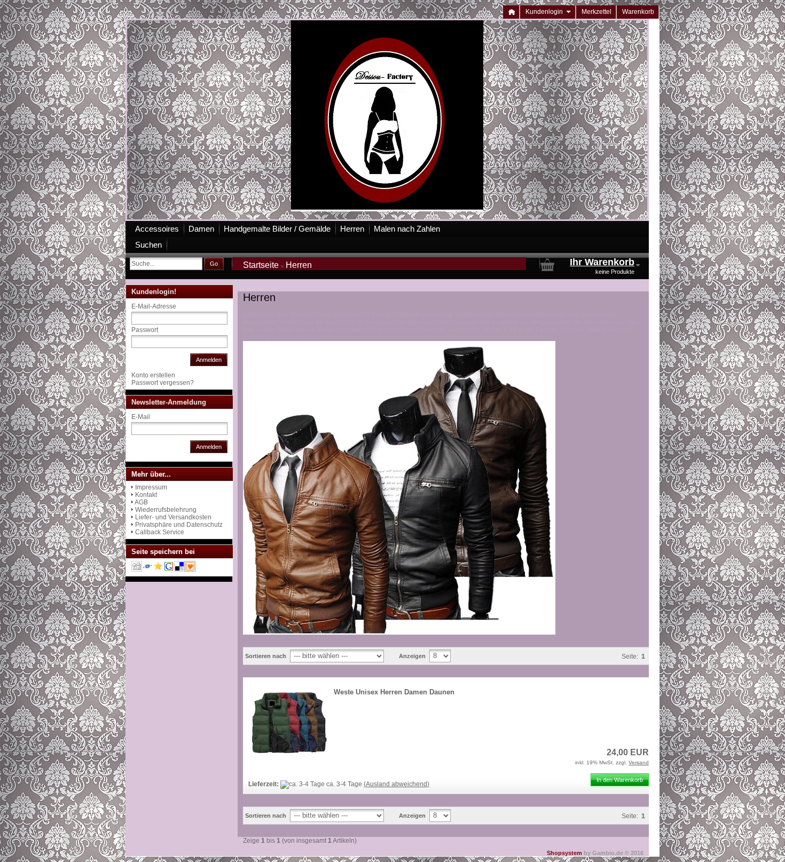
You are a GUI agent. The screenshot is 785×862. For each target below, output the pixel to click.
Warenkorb (638, 11)
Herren (352, 228)
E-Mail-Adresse (153, 306)
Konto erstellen (153, 375)
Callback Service (159, 532)
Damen (201, 228)
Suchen (148, 244)
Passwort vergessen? (162, 382)
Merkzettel (596, 11)
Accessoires (157, 228)
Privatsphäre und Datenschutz (179, 524)
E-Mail (140, 417)
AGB (141, 502)
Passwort (144, 330)
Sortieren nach (265, 656)
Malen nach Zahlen (407, 228)
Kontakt (146, 495)
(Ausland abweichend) (396, 784)
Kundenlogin (548, 11)
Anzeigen (412, 656)
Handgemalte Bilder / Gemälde (277, 228)
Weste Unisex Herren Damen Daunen (394, 692)
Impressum (151, 487)
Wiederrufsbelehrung (166, 509)
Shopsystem (564, 853)
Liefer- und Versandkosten (173, 517)
